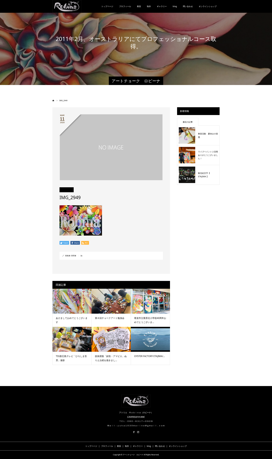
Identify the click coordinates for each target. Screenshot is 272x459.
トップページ (107, 6)
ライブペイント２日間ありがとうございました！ (208, 155)
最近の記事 (188, 122)
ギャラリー (162, 6)
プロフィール (125, 6)
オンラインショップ (208, 6)
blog (175, 6)
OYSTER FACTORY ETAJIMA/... (149, 356)
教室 (139, 6)
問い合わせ (188, 6)
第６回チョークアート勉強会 (109, 318)
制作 (149, 6)
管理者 (73, 255)
